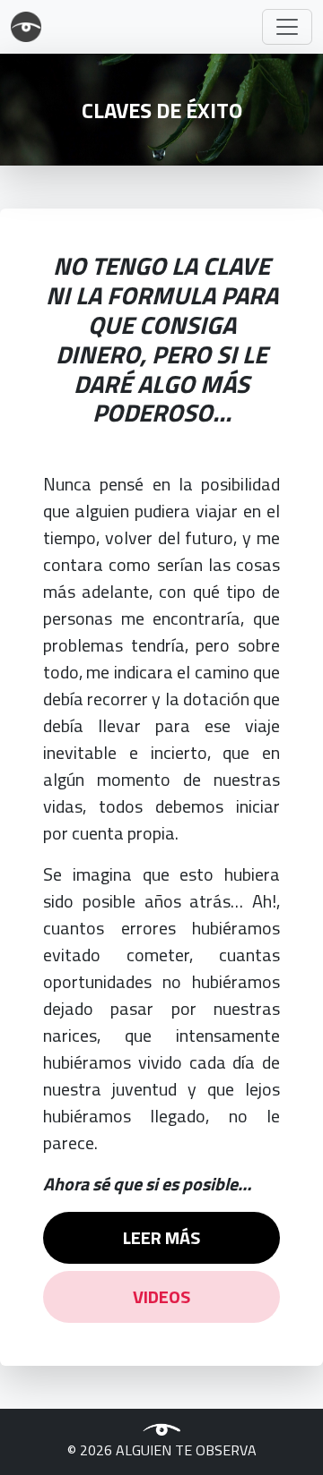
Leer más (161, 1237)
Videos (161, 1296)
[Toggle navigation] (287, 27)
